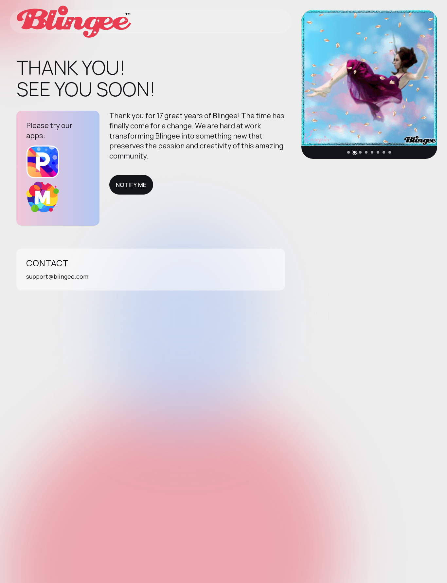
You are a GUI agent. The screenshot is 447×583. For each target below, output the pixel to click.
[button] (348, 152)
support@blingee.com (57, 276)
